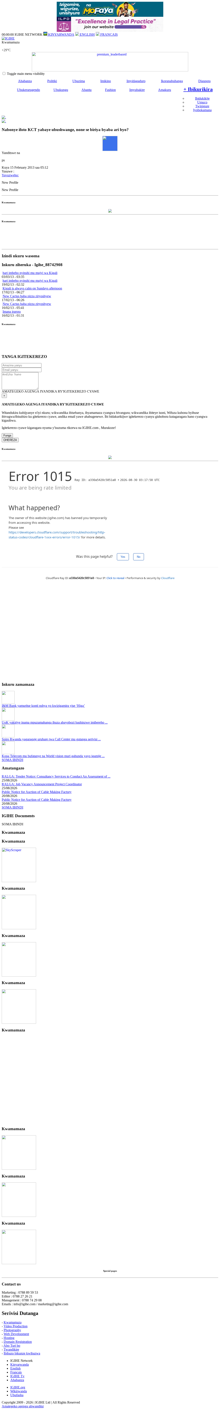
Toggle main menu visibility (26, 74)
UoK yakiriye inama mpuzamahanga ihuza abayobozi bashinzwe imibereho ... (55, 722)
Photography (12, 1330)
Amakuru (164, 90)
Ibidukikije (202, 98)
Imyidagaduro (136, 81)
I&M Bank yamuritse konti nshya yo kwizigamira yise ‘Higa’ (43, 705)
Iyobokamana (202, 110)
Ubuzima (78, 81)
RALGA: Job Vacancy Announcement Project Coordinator (42, 784)
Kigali (6, 46)
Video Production (16, 1326)
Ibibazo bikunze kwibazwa (22, 1353)
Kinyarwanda (19, 1364)
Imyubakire (137, 90)
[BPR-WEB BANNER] (110, 15)
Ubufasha (16, 1395)
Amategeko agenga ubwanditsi (23, 1406)
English (15, 1368)
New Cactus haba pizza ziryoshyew (27, 296)
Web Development (16, 1334)
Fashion (110, 90)
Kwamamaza (12, 1322)
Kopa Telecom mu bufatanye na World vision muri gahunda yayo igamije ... (53, 756)
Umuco (202, 102)
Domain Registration (18, 1342)
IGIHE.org (17, 1387)
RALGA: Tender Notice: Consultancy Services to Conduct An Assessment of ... (56, 776)
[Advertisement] (110, 237)
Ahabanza (25, 81)
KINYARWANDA (60, 34)
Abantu (86, 90)
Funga (7, 435)
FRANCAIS (108, 34)
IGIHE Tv (17, 1376)
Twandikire (11, 1349)
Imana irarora (12, 311)
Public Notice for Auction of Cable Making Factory (37, 792)
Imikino (105, 81)
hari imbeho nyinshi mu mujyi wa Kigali (30, 273)
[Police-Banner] (19, 881)
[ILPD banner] (110, 30)
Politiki (52, 81)
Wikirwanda (18, 1391)
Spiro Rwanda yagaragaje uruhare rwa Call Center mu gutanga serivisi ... (51, 739)
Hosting (9, 1338)
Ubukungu (60, 90)
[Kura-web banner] (110, 61)
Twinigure (202, 106)
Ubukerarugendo (28, 90)
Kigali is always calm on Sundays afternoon (32, 288)
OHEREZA (10, 440)
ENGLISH (87, 34)
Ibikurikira (198, 89)
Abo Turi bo (11, 1345)
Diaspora (204, 81)
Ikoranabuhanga (172, 81)
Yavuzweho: (10, 175)
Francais (16, 1372)
